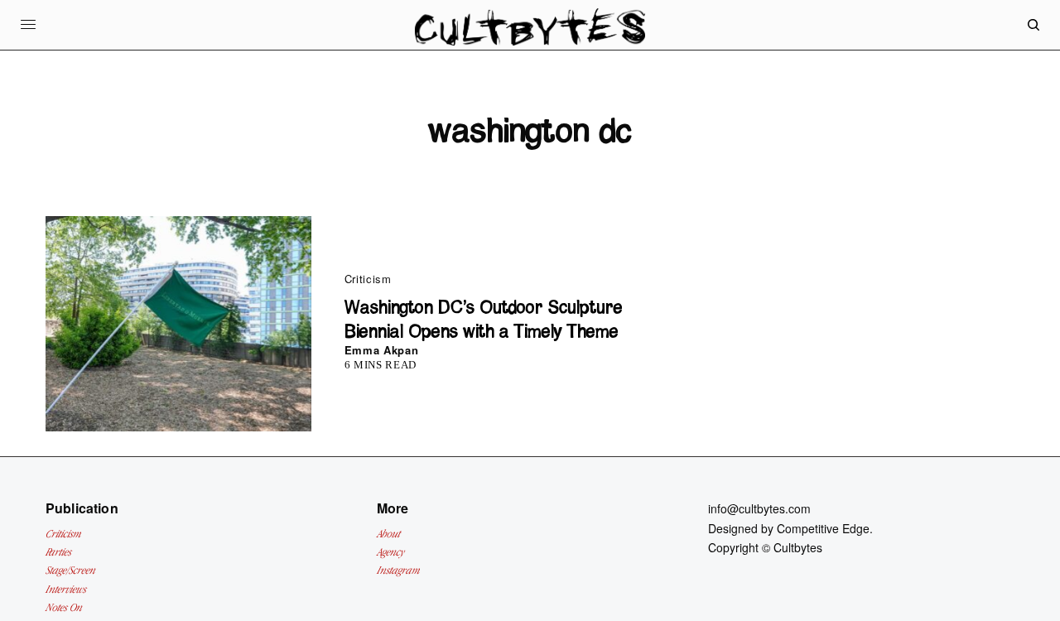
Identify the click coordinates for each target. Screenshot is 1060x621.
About (388, 534)
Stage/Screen (70, 570)
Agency (390, 552)
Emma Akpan (381, 350)
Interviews (66, 589)
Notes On (64, 607)
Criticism (368, 278)
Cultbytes (797, 547)
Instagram (398, 570)
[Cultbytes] (530, 38)
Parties (58, 552)
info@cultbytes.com (759, 508)
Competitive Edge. (825, 528)
